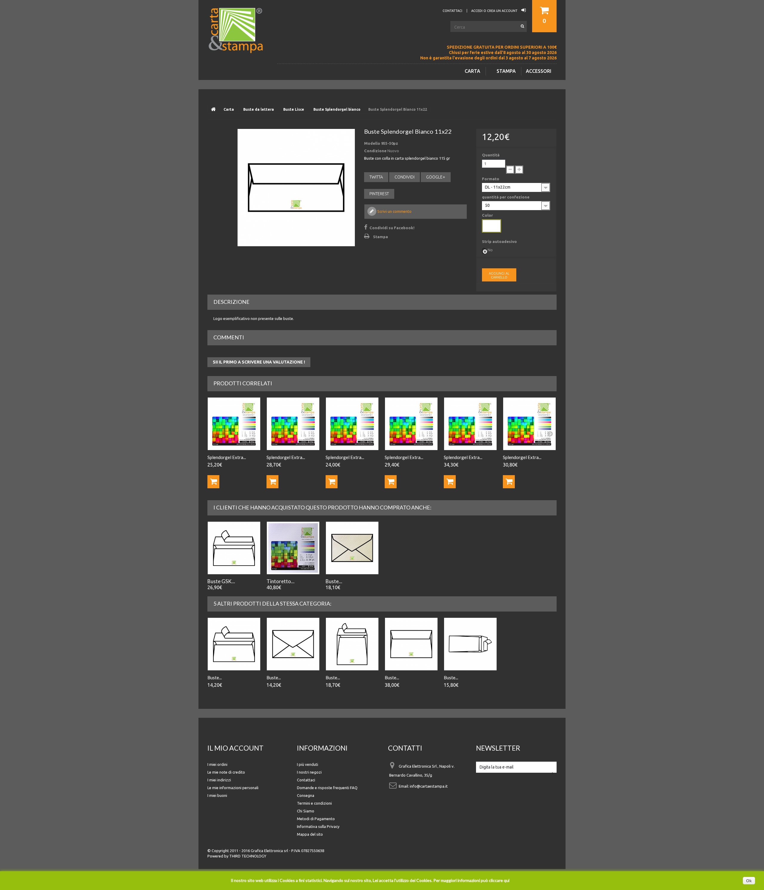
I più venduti (307, 764)
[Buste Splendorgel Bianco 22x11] (470, 644)
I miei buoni (217, 795)
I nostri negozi (309, 772)
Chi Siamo (305, 811)
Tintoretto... (281, 581)
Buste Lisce (293, 109)
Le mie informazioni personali (232, 788)
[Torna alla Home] (213, 109)
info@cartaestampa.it (429, 786)
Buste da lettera (258, 109)
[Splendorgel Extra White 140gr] (293, 423)
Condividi (405, 177)
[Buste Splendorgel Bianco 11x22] (296, 187)
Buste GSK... (221, 581)
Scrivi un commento (394, 211)
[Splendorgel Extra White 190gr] (352, 423)
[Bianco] (491, 226)
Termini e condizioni (314, 803)
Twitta (376, 177)
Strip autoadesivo (500, 241)
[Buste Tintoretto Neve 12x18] (352, 548)
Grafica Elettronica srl (269, 851)
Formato (491, 179)
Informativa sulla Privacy (318, 826)
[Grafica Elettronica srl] (238, 40)
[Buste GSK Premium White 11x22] (234, 548)
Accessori (538, 71)
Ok (749, 880)
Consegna (305, 795)
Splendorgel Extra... (226, 457)
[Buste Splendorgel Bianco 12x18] (293, 644)
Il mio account (235, 748)
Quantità (491, 155)
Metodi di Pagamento (316, 819)
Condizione (375, 151)
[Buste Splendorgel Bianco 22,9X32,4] (411, 644)
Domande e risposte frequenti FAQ (327, 788)
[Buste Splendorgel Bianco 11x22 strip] (234, 644)
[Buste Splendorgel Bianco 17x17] (352, 644)
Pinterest (379, 193)
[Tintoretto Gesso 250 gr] (293, 548)
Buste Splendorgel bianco (337, 109)
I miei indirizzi (219, 780)
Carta (472, 71)
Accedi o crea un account (494, 11)
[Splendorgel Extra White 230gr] (411, 423)
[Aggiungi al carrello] (213, 481)
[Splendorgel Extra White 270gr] (470, 423)
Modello (372, 143)
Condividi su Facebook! (392, 228)
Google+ (435, 177)
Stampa (506, 71)
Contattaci (306, 780)
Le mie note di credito (226, 772)
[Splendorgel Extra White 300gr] (529, 423)
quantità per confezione (506, 197)
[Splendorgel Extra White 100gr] (234, 423)
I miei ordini (217, 764)
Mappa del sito (310, 834)
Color (488, 215)
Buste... (334, 581)
